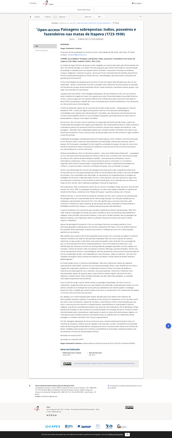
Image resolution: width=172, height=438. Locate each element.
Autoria (72, 39)
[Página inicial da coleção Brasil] (37, 411)
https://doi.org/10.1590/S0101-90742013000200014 (94, 23)
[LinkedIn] (51, 415)
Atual (55, 17)
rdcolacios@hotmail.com (77, 55)
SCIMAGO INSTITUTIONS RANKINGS (90, 39)
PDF (99, 17)
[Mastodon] (49, 415)
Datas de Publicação (41, 50)
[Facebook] (53, 415)
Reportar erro (170, 161)
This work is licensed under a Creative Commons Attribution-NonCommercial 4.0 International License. (104, 363)
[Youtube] (55, 415)
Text (36, 46)
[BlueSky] (47, 415)
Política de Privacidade (115, 434)
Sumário (37, 17)
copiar (116, 23)
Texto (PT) (87, 17)
